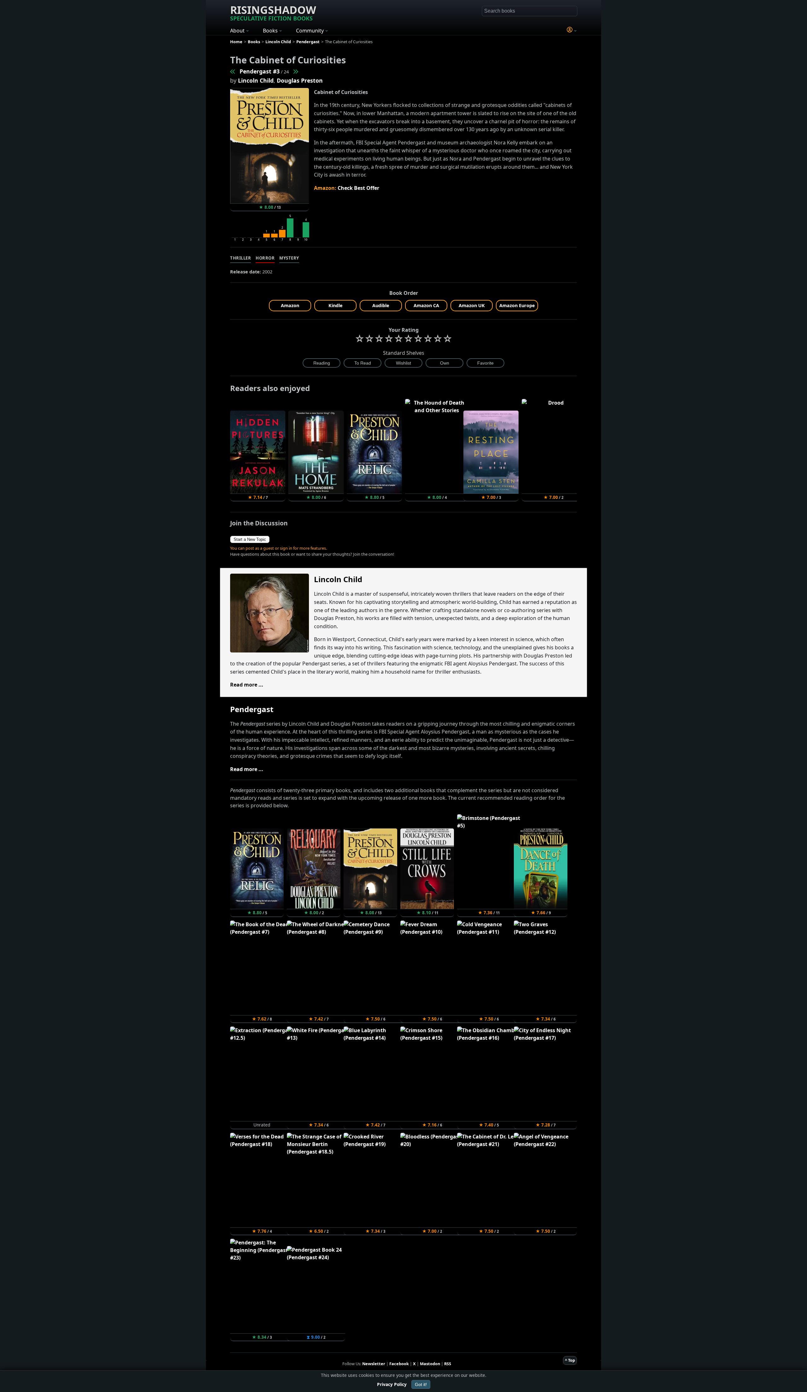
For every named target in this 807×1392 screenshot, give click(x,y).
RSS (447, 1363)
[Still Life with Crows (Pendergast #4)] (295, 71)
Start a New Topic (250, 539)
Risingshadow (273, 12)
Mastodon (430, 1363)
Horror (265, 258)
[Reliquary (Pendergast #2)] (233, 71)
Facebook (399, 1363)
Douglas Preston (300, 80)
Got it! (421, 1384)
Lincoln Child (256, 80)
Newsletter (373, 1363)
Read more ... (246, 684)
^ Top (570, 1360)
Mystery (289, 258)
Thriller (240, 258)
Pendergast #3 (260, 71)
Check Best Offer (358, 187)
